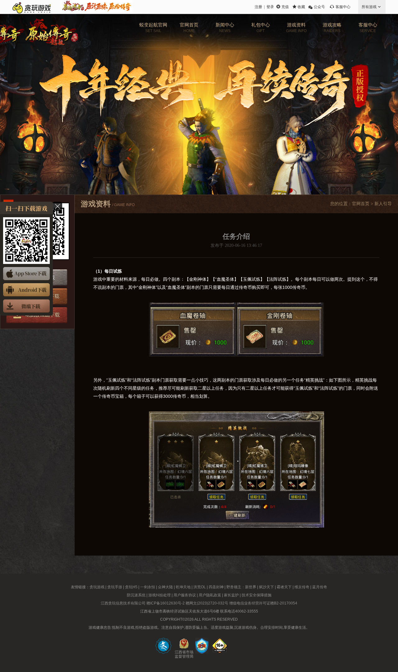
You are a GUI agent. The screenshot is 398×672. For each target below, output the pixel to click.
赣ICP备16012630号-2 (165, 603)
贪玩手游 (114, 587)
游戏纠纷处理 (159, 595)
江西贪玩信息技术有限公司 (123, 603)
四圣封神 (216, 587)
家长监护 (231, 595)
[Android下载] (26, 289)
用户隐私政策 (210, 595)
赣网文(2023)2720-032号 (207, 603)
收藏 (301, 7)
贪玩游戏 (97, 587)
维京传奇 (301, 587)
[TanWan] (31, 7)
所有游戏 (369, 7)
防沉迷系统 (136, 595)
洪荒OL (199, 587)
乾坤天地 (183, 587)
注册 (258, 7)
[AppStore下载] (26, 273)
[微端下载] (26, 306)
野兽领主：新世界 (241, 587)
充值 (285, 7)
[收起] (57, 206)
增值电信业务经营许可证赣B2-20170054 (263, 603)
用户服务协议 (185, 595)
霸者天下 (284, 587)
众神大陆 (165, 587)
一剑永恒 (147, 587)
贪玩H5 (131, 587)
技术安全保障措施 (256, 595)
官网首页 (360, 203)
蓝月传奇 (319, 587)
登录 (270, 7)
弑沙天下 (266, 587)
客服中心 (343, 7)
